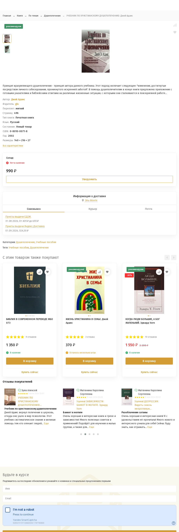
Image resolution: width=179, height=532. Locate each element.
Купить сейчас (30, 372)
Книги (20, 15)
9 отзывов (31, 337)
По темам (33, 15)
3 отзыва (90, 337)
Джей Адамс (18, 99)
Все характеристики (13, 145)
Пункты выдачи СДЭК (18, 216)
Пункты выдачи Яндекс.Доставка (25, 226)
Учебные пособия (46, 242)
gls (17, 104)
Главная (7, 15)
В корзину (29, 361)
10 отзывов (151, 337)
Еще (46, 423)
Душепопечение (52, 15)
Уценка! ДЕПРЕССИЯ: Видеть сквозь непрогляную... (147, 405)
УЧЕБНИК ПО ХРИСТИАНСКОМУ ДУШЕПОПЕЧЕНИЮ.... (30, 401)
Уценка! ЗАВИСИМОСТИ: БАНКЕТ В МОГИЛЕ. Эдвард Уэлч (92, 405)
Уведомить (89, 179)
